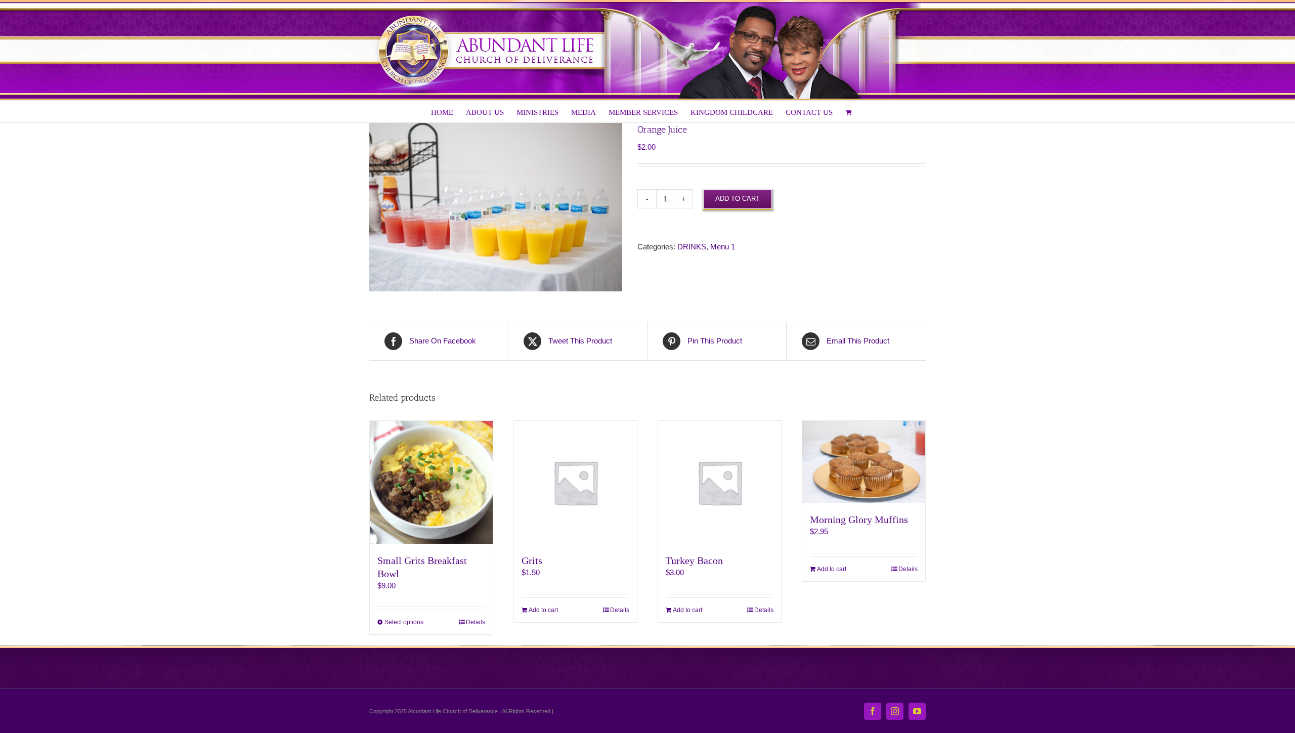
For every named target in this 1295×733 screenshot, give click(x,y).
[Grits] (575, 482)
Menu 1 (722, 246)
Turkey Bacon (694, 560)
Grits (532, 560)
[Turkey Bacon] (719, 482)
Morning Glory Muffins (859, 519)
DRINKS (691, 246)
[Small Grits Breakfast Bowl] (431, 482)
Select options (403, 622)
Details (475, 622)
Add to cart (737, 198)
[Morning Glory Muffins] (863, 462)
